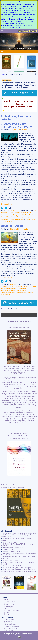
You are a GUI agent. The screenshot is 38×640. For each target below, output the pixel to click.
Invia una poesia (9, 607)
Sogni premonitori (11, 219)
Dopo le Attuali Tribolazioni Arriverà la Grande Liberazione (17, 563)
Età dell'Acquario (23, 286)
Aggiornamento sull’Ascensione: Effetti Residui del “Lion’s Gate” (18, 554)
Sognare (23, 217)
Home (4, 74)
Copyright (7, 614)
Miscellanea (14, 210)
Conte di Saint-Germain (11, 627)
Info (5, 603)
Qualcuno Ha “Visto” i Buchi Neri (14, 566)
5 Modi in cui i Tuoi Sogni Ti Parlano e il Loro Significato (17, 545)
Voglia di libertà (30, 219)
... (19, 373)
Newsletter (7, 608)
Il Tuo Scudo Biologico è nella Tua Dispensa (17, 568)
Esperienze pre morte (11, 623)
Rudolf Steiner (8, 621)
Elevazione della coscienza (9, 286)
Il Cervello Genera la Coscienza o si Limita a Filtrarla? (16, 539)
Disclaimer (7, 612)
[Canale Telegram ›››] (19, 95)
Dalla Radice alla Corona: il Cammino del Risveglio (19, 533)
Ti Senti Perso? (8, 549)
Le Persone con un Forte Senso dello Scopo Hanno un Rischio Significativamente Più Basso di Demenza (19, 570)
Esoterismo (13, 284)
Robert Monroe (9, 619)
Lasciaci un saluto (9, 601)
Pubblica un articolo (10, 605)
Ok (19, 637)
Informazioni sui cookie (11, 610)
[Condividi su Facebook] (9, 208)
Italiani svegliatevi (20, 213)
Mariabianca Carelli (15, 288)
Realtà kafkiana (24, 215)
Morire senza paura (10, 628)
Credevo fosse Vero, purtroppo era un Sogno (16, 125)
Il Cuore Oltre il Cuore (10, 560)
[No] (36, 635)
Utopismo (26, 293)
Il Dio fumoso (8, 630)
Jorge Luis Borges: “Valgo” (12, 551)
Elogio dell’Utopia (12, 226)
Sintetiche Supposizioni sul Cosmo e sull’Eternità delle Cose (18, 558)
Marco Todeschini (10, 625)
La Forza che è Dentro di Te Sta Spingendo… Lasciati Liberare (17, 536)
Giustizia (11, 213)
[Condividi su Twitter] (6, 208)
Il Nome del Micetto (9, 542)
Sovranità (21, 219)
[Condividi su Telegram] (2, 208)
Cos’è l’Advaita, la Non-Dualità (13, 548)
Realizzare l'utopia (12, 215)
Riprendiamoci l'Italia (13, 217)
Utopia (20, 293)
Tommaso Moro (12, 293)
